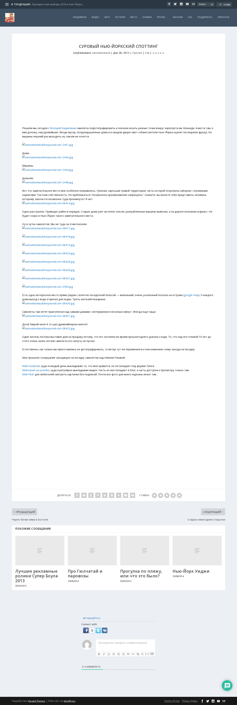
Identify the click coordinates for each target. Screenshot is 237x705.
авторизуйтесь (91, 618)
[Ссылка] (138, 654)
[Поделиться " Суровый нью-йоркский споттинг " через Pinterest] (97, 495)
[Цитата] (128, 654)
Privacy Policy (189, 701)
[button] (86, 632)
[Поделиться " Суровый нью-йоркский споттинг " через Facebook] (77, 495)
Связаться (223, 17)
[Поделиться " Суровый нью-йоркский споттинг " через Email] (125, 495)
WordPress (69, 701)
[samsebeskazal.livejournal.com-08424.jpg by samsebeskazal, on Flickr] (48, 253)
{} (142, 653)
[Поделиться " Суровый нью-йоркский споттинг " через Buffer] (111, 495)
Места (133, 17)
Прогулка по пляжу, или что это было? (141, 573)
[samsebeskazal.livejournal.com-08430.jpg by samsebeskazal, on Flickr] (48, 303)
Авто (107, 17)
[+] (147, 653)
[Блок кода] (133, 654)
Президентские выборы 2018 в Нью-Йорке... (58, 4)
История (120, 17)
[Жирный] (99, 654)
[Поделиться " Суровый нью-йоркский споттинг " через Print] (132, 495)
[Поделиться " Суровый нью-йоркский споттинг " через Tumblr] (90, 495)
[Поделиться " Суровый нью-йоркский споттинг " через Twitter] (84, 495)
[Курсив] (103, 654)
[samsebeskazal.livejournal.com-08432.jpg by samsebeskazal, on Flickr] (48, 328)
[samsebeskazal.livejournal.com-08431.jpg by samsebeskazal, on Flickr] (48, 316)
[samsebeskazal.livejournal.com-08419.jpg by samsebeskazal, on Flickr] (48, 245)
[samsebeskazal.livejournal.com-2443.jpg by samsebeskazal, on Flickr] (47, 157)
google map (191, 295)
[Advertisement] (118, 96)
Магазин (178, 17)
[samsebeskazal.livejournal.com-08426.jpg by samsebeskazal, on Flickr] (48, 270)
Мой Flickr (28, 374)
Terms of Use (172, 701)
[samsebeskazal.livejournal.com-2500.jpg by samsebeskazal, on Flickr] (47, 286)
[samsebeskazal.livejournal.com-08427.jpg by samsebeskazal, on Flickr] (48, 278)
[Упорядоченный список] (118, 654)
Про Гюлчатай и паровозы (85, 573)
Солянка (147, 17)
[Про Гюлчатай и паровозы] (92, 550)
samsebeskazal (101, 52)
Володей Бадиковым (63, 128)
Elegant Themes (36, 701)
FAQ (190, 17)
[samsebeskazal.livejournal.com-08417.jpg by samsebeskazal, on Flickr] (48, 228)
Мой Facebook (31, 366)
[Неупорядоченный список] (123, 654)
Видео (95, 17)
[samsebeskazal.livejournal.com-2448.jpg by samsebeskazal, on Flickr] (47, 182)
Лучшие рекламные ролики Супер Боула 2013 (36, 575)
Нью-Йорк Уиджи (191, 571)
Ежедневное (80, 17)
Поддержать (204, 17)
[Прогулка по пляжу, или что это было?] (144, 550)
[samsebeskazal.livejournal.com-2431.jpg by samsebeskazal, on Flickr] (47, 144)
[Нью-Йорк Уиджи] (197, 550)
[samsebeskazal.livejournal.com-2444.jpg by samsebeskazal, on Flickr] (47, 169)
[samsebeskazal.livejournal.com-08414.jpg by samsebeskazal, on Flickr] (48, 203)
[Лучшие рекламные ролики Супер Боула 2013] (39, 550)
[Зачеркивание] (113, 654)
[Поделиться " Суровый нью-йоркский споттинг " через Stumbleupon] (118, 495)
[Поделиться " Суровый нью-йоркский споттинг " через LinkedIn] (104, 495)
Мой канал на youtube (35, 370)
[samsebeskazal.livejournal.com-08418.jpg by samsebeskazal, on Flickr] (48, 236)
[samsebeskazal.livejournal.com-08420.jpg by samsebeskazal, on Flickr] (48, 261)
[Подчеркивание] (108, 654)
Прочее (161, 17)
